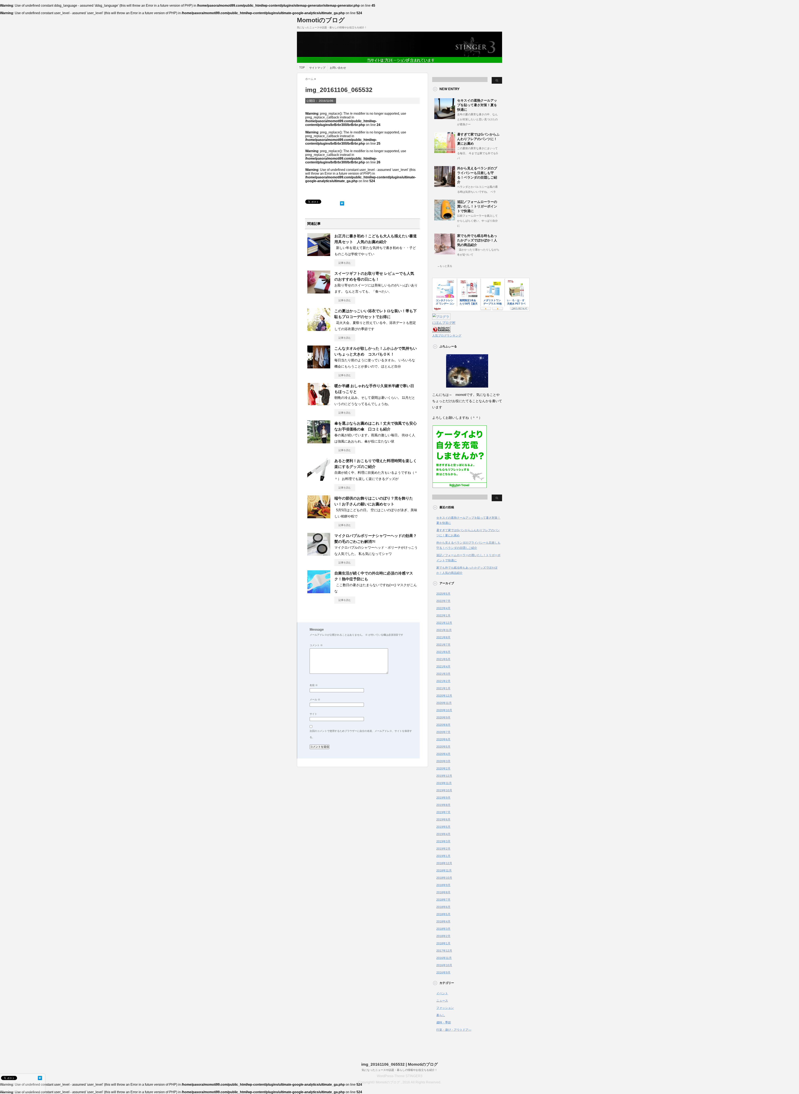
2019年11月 (444, 783)
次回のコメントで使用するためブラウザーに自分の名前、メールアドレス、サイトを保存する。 (361, 734)
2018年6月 (443, 907)
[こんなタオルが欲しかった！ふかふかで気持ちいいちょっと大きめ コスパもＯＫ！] (318, 366)
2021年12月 (444, 622)
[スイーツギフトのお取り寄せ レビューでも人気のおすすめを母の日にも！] (318, 291)
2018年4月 (443, 921)
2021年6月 (443, 652)
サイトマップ (317, 67)
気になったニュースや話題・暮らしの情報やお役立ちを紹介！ (399, 1070)
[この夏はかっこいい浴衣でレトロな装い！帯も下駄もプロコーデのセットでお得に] (318, 329)
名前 (314, 685)
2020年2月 (443, 768)
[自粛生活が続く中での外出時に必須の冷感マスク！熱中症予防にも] (318, 591)
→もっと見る (444, 266)
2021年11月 (444, 630)
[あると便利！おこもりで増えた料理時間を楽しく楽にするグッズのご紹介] (318, 479)
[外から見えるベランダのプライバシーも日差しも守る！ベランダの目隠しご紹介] (444, 185)
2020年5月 (443, 746)
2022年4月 (443, 608)
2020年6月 (443, 739)
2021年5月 (443, 659)
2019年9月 (443, 797)
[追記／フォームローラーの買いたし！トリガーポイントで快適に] (444, 218)
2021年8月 (443, 637)
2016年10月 (444, 965)
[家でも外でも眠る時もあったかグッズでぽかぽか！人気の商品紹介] (444, 252)
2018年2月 (443, 936)
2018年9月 (443, 885)
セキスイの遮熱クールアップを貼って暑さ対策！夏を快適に (477, 105)
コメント (316, 645)
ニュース (442, 1000)
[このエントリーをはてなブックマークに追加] (342, 202)
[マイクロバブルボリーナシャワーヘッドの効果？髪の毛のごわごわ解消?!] (318, 554)
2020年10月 (444, 710)
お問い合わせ (338, 67)
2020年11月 (444, 703)
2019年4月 (443, 834)
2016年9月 (443, 972)
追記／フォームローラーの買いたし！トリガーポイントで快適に (477, 206)
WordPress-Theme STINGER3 (399, 1076)
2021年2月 (443, 681)
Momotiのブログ (321, 20)
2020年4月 (443, 754)
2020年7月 (443, 732)
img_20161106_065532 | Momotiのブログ (399, 1064)
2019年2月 (443, 848)
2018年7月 (443, 899)
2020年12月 (444, 695)
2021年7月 (443, 644)
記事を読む (345, 262)
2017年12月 (444, 950)
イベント (442, 993)
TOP (302, 67)
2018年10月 (444, 877)
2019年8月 (443, 805)
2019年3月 (443, 841)
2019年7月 (443, 812)
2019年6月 (443, 819)
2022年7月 (443, 601)
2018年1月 (443, 943)
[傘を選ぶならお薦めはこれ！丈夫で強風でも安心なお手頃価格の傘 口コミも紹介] (318, 441)
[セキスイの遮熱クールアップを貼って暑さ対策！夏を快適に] (444, 117)
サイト (313, 713)
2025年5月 (443, 593)
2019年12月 (444, 775)
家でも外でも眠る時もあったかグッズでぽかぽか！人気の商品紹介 (477, 240)
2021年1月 (443, 688)
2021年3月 (443, 673)
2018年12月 (444, 863)
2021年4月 (443, 666)
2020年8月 (443, 724)
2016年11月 (444, 958)
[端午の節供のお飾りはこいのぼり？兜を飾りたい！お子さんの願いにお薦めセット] (318, 516)
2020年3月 (443, 761)
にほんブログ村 (443, 322)
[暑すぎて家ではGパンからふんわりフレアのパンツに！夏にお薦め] (444, 151)
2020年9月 (443, 717)
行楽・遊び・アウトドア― (453, 1029)
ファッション (445, 1007)
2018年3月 (443, 928)
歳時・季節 (443, 1022)
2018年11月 (444, 870)
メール (315, 699)
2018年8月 (443, 892)
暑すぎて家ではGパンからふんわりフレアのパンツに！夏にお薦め (478, 139)
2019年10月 (444, 790)
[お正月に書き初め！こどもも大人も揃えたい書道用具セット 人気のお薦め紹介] (318, 254)
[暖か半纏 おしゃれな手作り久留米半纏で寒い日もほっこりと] (318, 404)
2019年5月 (443, 826)
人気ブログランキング (446, 335)
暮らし (440, 1015)
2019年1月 (443, 856)
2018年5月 (443, 914)
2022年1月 (443, 615)
